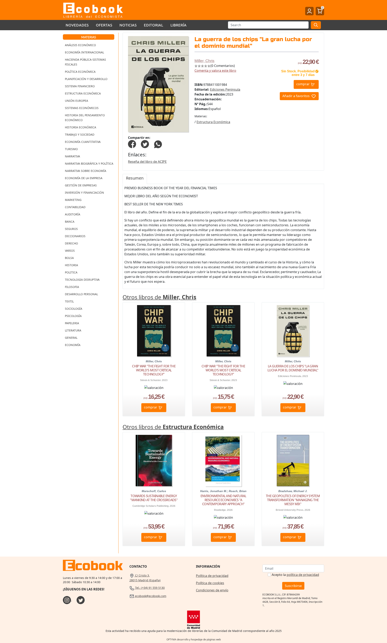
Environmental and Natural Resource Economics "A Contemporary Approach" (223, 500)
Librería (179, 25)
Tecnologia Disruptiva (82, 280)
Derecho (71, 243)
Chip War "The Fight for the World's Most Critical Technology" (154, 370)
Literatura (73, 330)
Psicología (73, 316)
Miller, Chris (204, 61)
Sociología (73, 309)
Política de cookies (210, 583)
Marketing (73, 200)
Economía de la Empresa (83, 178)
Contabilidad (75, 207)
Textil (69, 301)
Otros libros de (159, 297)
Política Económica (80, 72)
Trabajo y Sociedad (79, 134)
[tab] (135, 179)
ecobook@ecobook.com (150, 596)
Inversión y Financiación (84, 192)
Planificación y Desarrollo (86, 79)
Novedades (77, 25)
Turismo (71, 149)
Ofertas (104, 25)
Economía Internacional (84, 52)
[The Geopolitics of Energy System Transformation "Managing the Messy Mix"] (293, 460)
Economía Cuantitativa (83, 142)
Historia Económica (80, 127)
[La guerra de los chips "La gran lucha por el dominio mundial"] (293, 331)
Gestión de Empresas (81, 185)
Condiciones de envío (212, 590)
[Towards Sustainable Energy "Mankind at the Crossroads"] (153, 460)
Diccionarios (75, 236)
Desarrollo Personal (81, 294)
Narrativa (72, 156)
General (71, 338)
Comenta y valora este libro (215, 70)
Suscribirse (293, 586)
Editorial (153, 25)
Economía (72, 345)
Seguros (71, 229)
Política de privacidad (212, 575)
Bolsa (69, 258)
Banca (69, 221)
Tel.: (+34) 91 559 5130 (149, 588)
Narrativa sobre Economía (85, 171)
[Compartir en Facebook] (132, 144)
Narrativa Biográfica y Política (89, 163)
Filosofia (72, 287)
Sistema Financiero (80, 86)
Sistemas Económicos (82, 108)
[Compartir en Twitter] (145, 144)
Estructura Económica (83, 93)
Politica (71, 272)
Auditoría (72, 214)
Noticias (128, 25)
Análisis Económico (80, 45)
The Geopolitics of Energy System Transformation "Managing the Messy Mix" (293, 500)
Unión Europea (76, 101)
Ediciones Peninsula (225, 89)
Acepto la (295, 574)
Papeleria (72, 323)
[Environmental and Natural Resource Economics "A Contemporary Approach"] (223, 460)
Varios (70, 250)
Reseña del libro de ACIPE (147, 161)
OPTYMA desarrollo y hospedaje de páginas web (193, 639)
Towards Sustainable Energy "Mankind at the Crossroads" (154, 498)
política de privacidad (303, 574)
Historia (71, 265)
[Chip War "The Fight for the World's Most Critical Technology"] (154, 331)
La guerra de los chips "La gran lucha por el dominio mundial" (292, 368)
